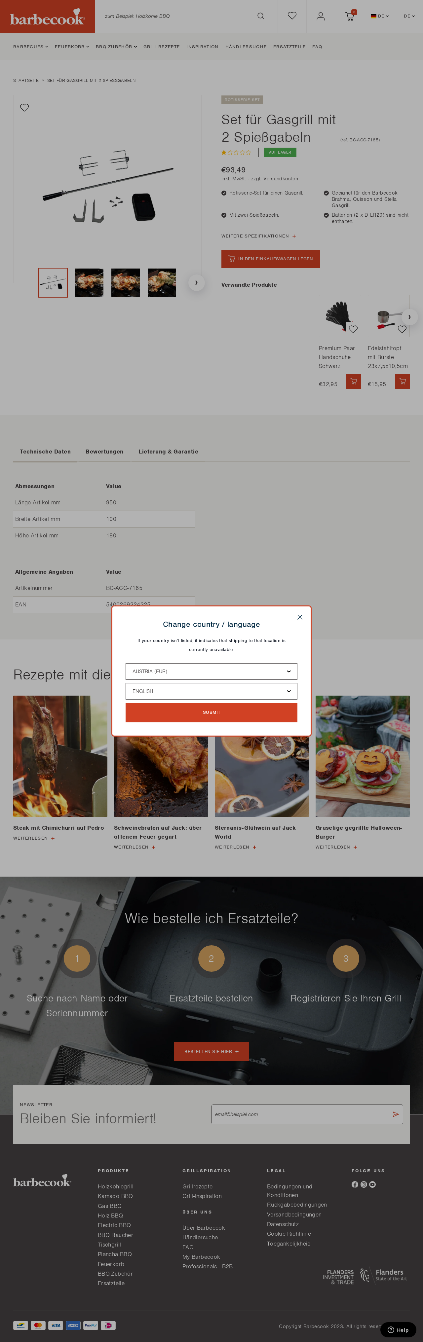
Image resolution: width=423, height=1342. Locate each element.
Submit (211, 712)
